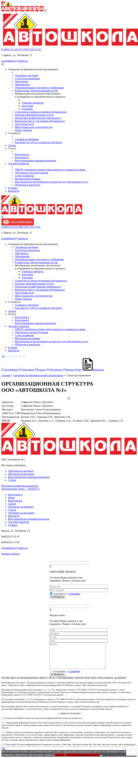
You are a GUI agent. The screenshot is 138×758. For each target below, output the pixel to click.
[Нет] (101, 755)
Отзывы (12, 187)
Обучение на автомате (21, 471)
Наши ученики (23, 130)
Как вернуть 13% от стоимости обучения (38, 142)
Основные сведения (26, 75)
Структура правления (27, 78)
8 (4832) (11, 49)
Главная (5, 375)
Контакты (13, 191)
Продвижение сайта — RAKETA (20, 488)
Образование (22, 84)
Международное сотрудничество (34, 127)
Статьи (12, 480)
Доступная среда (24, 124)
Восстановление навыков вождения (35, 160)
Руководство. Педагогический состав (36, 90)
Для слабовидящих (20, 221)
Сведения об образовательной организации (38, 375)
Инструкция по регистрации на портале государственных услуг (52, 181)
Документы (21, 81)
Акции (12, 145)
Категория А (22, 154)
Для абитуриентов (18, 163)
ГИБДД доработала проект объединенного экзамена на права (50, 169)
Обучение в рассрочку (27, 184)
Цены (11, 497)
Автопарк (27, 108)
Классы (41, 369)
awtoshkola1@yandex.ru (14, 60)
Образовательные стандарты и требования (39, 87)
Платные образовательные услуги (34, 114)
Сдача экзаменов (24, 175)
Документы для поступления (31, 172)
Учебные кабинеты (33, 102)
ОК (3, 748)
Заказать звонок (10, 553)
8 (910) (31, 49)
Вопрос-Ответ (74, 369)
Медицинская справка (27, 178)
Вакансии (98, 369)
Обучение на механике (21, 474)
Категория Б (22, 157)
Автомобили (11, 369)
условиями (74, 593)
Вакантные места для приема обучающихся (40, 121)
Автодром (27, 105)
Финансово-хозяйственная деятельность (38, 118)
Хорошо (60, 755)
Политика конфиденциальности (19, 485)
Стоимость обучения (27, 139)
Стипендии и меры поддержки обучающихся (41, 111)
